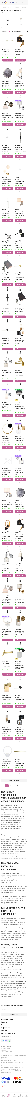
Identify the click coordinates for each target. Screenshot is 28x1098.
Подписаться (14, 1014)
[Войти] (22, 2)
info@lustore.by (6, 1036)
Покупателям (5, 1025)
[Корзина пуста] (25, 2)
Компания (4, 1022)
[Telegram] (2, 1040)
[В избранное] (7, 63)
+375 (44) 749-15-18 (7, 1033)
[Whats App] (9, 1040)
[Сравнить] (7, 65)
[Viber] (6, 1040)
